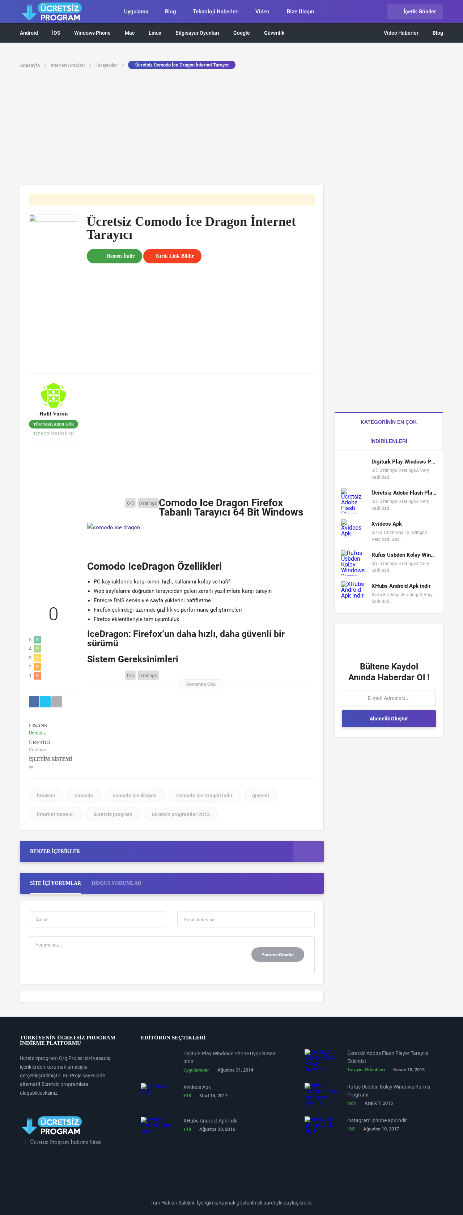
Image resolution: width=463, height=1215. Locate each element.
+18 (187, 1095)
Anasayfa (33, 65)
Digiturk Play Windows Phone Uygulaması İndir (404, 461)
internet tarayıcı (55, 814)
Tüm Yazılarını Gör (53, 424)
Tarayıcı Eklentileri (366, 1069)
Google (241, 33)
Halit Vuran (53, 414)
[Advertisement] (231, 130)
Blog (170, 11)
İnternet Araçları (71, 65)
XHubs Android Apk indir (400, 586)
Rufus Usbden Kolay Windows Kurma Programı (404, 555)
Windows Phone (92, 33)
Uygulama (136, 11)
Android (29, 33)
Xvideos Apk (386, 524)
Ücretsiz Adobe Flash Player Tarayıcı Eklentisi (404, 493)
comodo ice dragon (135, 795)
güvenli (260, 795)
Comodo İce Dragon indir (204, 795)
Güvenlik (274, 33)
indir (351, 1103)
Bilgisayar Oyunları (197, 33)
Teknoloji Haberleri (216, 11)
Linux (155, 33)
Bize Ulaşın (300, 11)
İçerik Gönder (420, 11)
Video (262, 11)
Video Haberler (401, 33)
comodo (84, 795)
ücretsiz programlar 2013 (181, 814)
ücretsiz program (112, 814)
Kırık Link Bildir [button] (175, 256)
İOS (56, 33)
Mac (130, 33)
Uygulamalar (196, 1070)
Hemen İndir (120, 256)
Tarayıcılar (109, 65)
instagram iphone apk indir (377, 1120)
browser (46, 795)
